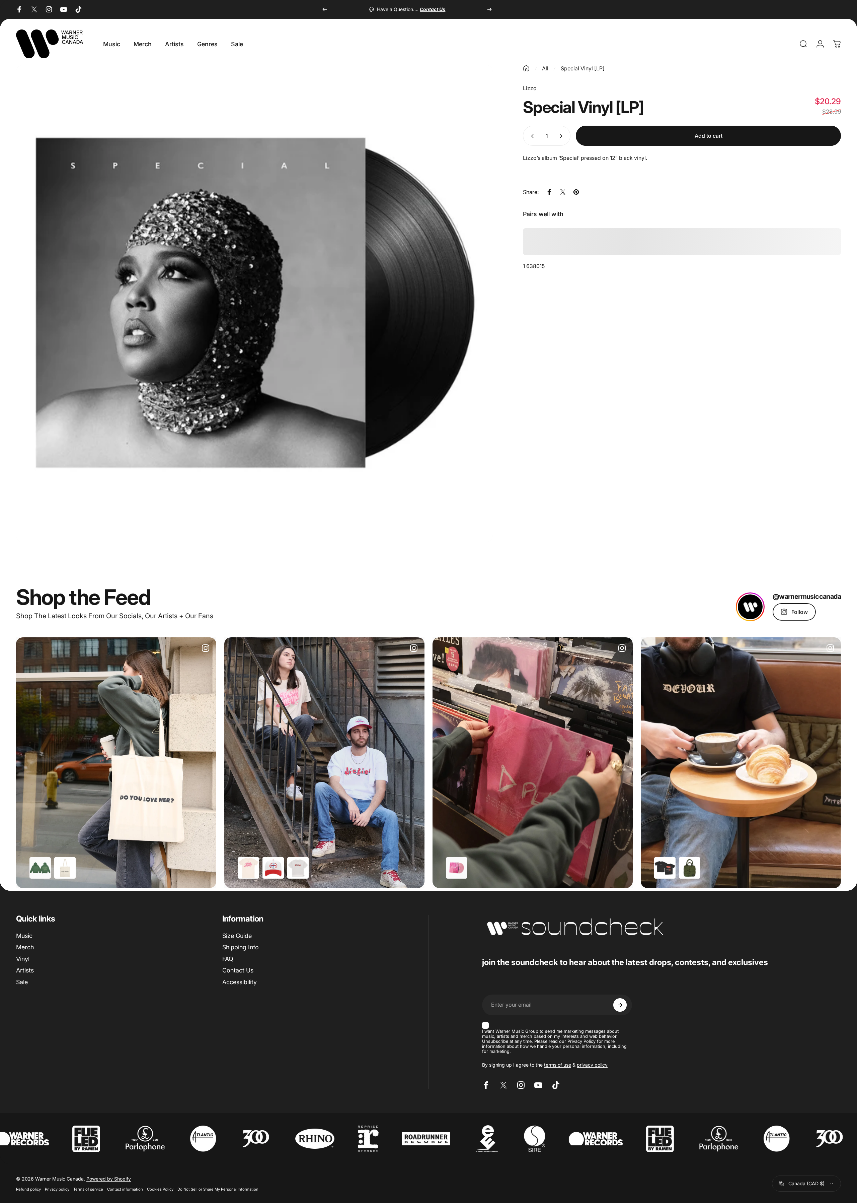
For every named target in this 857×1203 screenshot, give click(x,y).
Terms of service (88, 1189)
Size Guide (237, 935)
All (545, 68)
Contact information (125, 1189)
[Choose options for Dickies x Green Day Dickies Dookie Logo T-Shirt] (298, 868)
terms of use (557, 1065)
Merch (25, 947)
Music (24, 935)
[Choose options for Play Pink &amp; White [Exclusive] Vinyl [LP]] (456, 868)
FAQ (227, 958)
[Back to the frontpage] (526, 68)
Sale (22, 982)
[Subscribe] (620, 1005)
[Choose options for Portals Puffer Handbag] (689, 868)
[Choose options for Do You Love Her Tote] (65, 868)
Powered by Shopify (108, 1179)
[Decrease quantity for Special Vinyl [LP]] (531, 136)
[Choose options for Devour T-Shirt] (665, 868)
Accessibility (239, 982)
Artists (25, 970)
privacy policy (592, 1065)
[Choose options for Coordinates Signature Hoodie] (40, 868)
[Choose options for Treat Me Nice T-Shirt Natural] (248, 868)
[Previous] (324, 9)
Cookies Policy (160, 1189)
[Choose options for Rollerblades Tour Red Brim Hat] (273, 868)
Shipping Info (240, 947)
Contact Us (237, 970)
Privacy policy (57, 1189)
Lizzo (530, 88)
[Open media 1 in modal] (254, 303)
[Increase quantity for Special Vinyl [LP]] (562, 136)
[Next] (489, 9)
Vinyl (22, 958)
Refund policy (28, 1189)
